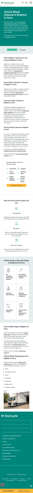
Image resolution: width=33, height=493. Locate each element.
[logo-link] (7, 3)
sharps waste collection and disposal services (13, 93)
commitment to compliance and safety (13, 72)
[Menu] (30, 2)
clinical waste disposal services (14, 23)
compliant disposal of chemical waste (15, 151)
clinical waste (17, 344)
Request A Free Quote (16, 185)
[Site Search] (23, 3)
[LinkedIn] (31, 486)
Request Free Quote (24, 491)
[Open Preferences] (2, 485)
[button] (16, 422)
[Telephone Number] (26, 3)
